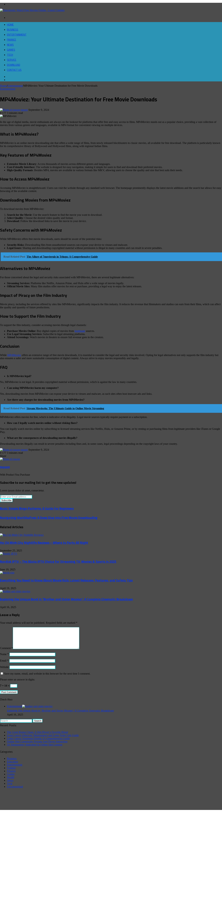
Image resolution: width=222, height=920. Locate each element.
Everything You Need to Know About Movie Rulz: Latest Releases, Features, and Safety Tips (66, 580)
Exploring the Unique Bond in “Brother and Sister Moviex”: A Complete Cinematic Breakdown (66, 599)
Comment (6, 648)
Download (13, 64)
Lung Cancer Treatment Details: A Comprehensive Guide (38, 738)
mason (24, 109)
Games (11, 49)
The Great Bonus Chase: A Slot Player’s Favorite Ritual (37, 732)
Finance (11, 39)
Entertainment (17, 34)
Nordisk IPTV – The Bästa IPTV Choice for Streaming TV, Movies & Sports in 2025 (58, 562)
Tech (10, 54)
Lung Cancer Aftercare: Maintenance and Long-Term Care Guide (43, 735)
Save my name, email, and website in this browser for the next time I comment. (47, 673)
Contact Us (14, 69)
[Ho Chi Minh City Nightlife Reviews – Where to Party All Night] (22, 534)
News (10, 44)
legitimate (80, 330)
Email (4, 660)
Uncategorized (15, 786)
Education (12, 761)
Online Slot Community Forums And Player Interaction (37, 741)
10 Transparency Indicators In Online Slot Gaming (34, 744)
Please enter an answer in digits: (17, 679)
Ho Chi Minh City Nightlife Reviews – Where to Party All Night (44, 543)
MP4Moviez (14, 355)
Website (4, 667)
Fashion (11, 767)
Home (10, 24)
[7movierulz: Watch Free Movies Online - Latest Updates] (32, 10)
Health (10, 777)
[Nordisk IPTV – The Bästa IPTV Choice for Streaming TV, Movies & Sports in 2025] (8, 553)
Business (12, 29)
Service (11, 59)
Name (4, 654)
